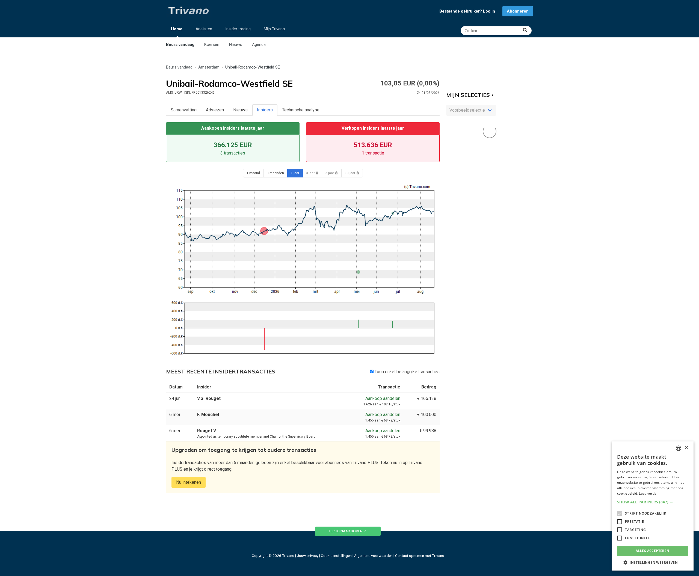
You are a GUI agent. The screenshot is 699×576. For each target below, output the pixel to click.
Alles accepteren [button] (652, 550)
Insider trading (238, 28)
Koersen (211, 44)
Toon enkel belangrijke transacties (407, 371)
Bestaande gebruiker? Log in (467, 11)
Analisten (204, 28)
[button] (652, 502)
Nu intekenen (188, 482)
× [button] (686, 448)
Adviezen (215, 109)
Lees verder (648, 493)
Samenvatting (184, 109)
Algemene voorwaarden (373, 555)
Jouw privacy (307, 555)
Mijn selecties (468, 94)
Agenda (259, 44)
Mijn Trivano (274, 28)
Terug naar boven (345, 531)
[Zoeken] (497, 30)
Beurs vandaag (180, 44)
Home (176, 28)
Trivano (288, 555)
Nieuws (235, 44)
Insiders (265, 109)
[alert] (653, 506)
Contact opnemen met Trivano (419, 555)
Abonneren (518, 11)
